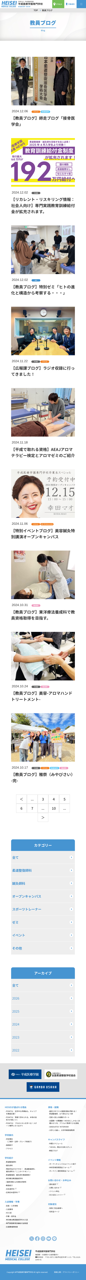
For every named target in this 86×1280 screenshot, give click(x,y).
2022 (15, 1050)
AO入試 (9, 1212)
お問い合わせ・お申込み (59, 1180)
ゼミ (15, 922)
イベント (18, 935)
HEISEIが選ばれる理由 (15, 1107)
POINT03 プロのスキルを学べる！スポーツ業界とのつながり (21, 1124)
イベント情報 (54, 1159)
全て (15, 857)
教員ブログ (53, 1150)
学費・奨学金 (11, 1216)
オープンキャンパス (26, 896)
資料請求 (52, 1184)
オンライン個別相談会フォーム (61, 1171)
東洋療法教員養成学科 (14, 1178)
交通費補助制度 (12, 1226)
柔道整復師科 (22, 870)
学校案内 (9, 1135)
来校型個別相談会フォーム (59, 1167)
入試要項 (9, 1209)
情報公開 (57, 1272)
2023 (15, 1037)
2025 (15, 1011)
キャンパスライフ (56, 1139)
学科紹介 (9, 1157)
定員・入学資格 (12, 1205)
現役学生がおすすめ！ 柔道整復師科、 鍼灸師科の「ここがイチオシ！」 (21, 1170)
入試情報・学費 (12, 1201)
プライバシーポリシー (71, 1272)
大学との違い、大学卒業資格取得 (61, 1130)
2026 (15, 998)
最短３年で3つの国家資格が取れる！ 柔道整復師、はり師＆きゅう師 (63, 1112)
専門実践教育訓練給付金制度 (17, 1223)
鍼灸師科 (18, 883)
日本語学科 (10, 1189)
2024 (15, 1024)
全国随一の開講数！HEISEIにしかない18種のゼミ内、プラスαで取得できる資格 (64, 1121)
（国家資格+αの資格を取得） (16, 1182)
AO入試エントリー (56, 1194)
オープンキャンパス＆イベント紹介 (62, 1164)
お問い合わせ (54, 1187)
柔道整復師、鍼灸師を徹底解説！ (18, 1175)
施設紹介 (9, 1145)
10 (54, 808)
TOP (36, 10)
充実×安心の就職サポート (59, 1117)
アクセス (9, 1148)
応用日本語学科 (12, 1192)
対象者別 (52, 1204)
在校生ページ (54, 1211)
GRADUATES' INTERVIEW (59, 1126)
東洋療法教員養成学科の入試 (17, 1219)
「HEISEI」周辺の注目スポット (60, 1147)
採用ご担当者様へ (56, 1208)
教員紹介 (9, 1185)
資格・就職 (53, 1107)
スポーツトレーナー (26, 909)
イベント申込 (54, 1191)
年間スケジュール (56, 1143)
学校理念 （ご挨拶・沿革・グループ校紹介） (19, 1140)
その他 (17, 948)
